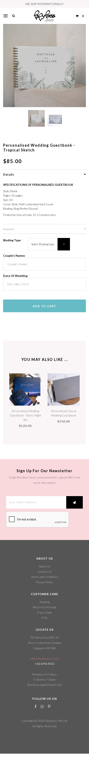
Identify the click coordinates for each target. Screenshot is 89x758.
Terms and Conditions (44, 576)
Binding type (12, 240)
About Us (45, 566)
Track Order (44, 612)
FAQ (44, 617)
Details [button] (8, 174)
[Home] (44, 15)
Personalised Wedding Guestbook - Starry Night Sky (25, 415)
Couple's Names (15, 255)
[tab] (44, 174)
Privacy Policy (44, 582)
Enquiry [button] (8, 229)
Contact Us (44, 571)
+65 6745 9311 (44, 663)
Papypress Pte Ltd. (56, 720)
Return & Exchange (45, 607)
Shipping (45, 602)
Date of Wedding (16, 275)
